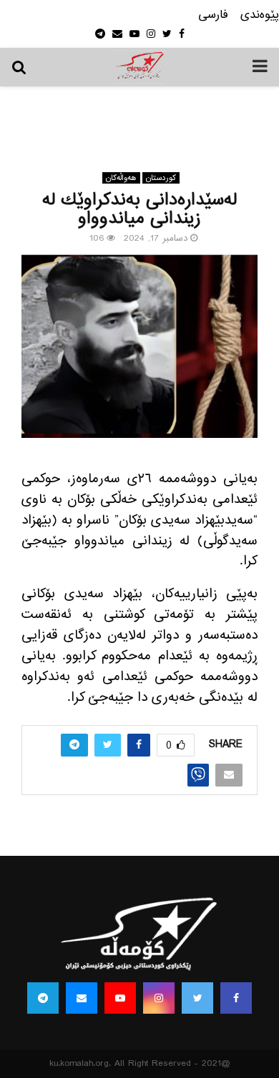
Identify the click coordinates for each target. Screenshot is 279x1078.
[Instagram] (159, 998)
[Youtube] (120, 998)
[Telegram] (43, 998)
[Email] (81, 998)
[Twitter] (197, 998)
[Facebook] (236, 998)
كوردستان (161, 178)
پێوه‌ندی (259, 15)
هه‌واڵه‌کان (121, 178)
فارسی (213, 15)
